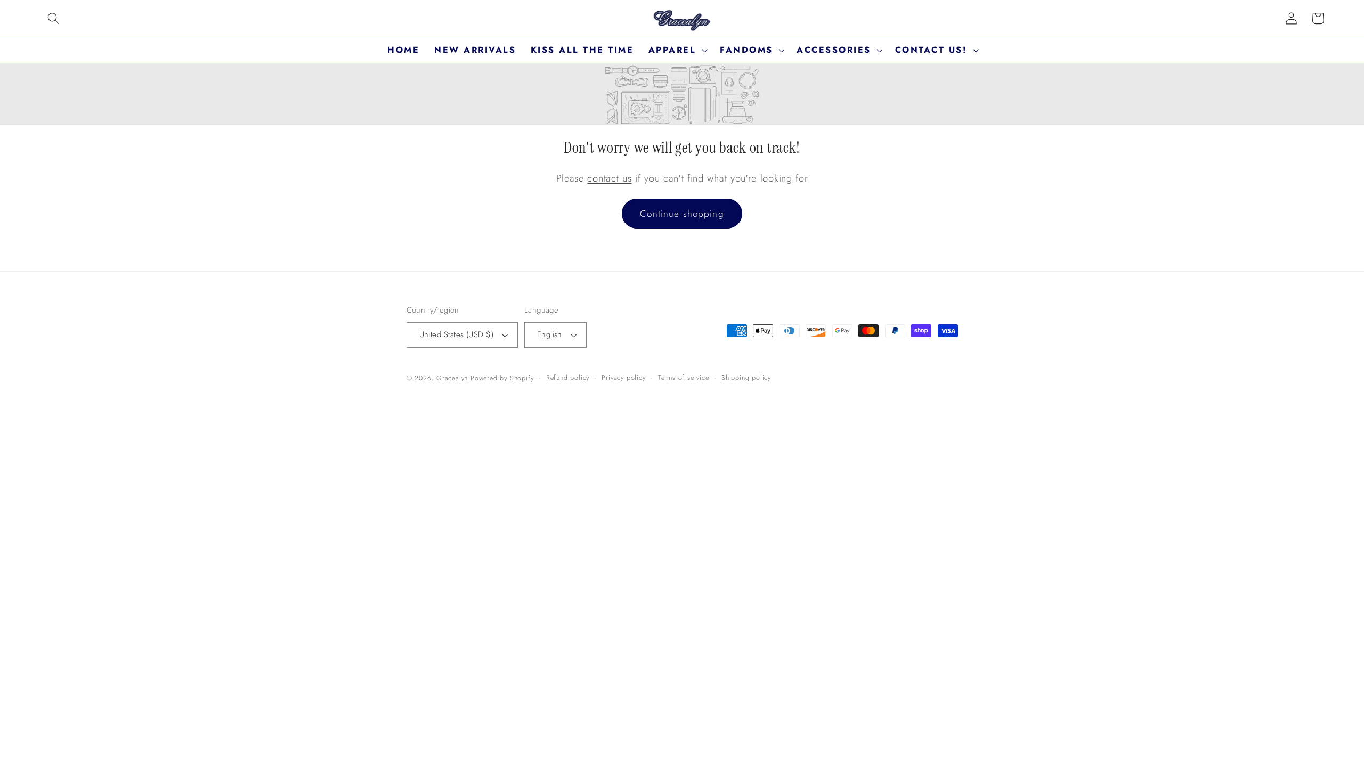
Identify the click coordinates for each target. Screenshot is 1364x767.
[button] (53, 18)
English (549, 334)
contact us (609, 178)
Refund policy (567, 377)
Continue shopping (682, 213)
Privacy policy (623, 377)
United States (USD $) (456, 334)
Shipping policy (746, 377)
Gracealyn (452, 378)
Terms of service (683, 377)
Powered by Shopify (502, 378)
